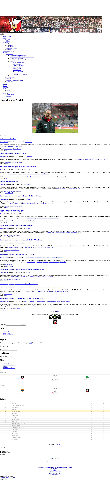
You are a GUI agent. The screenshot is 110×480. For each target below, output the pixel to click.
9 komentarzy (28, 142)
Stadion (8, 39)
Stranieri (8, 78)
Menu (2, 33)
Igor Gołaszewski (17, 68)
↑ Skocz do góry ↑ (55, 311)
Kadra (8, 43)
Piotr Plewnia (33, 220)
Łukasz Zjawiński (61, 176)
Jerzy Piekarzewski (18, 71)
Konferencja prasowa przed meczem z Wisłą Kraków (17, 254)
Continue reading (12, 146)
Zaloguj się (6, 331)
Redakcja (5, 93)
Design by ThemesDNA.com (7, 477)
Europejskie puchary (11, 48)
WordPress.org (7, 336)
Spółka (5, 366)
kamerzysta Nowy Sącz (55, 473)
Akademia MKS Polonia (9, 365)
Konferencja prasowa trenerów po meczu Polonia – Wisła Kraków (22, 240)
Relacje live (6, 87)
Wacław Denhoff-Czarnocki (20, 74)
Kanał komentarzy (8, 334)
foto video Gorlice (55, 470)
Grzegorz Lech (15, 176)
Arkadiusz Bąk (17, 64)
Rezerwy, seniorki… (8, 51)
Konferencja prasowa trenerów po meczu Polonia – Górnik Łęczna (22, 269)
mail (30, 343)
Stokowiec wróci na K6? (8, 139)
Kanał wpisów (7, 333)
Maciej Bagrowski (8, 162)
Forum (5, 84)
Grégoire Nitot (8, 220)
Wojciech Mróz (17, 308)
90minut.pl (6, 363)
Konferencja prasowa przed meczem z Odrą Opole (16, 225)
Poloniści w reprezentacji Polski (14, 80)
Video (6, 193)
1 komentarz (28, 199)
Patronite (8, 91)
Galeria (5, 86)
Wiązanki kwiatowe (55, 474)
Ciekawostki (9, 54)
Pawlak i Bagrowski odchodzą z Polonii (13, 153)
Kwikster (4, 156)
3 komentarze (25, 213)
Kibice (5, 83)
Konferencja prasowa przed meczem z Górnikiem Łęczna (19, 284)
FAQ (4, 89)
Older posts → (3, 310)
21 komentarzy (28, 156)
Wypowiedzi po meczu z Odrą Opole (12, 211)
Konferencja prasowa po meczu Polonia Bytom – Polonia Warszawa (22, 298)
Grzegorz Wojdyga (25, 176)
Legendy (12, 61)
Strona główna (7, 36)
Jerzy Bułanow (17, 70)
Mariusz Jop (7, 250)
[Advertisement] (48, 8)
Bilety (8, 41)
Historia (5, 52)
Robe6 (4, 142)
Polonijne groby (10, 77)
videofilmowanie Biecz (55, 471)
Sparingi (8, 49)
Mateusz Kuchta (25, 220)
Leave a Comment (44, 257)
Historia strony (10, 94)
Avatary (8, 90)
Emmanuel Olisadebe (18, 65)
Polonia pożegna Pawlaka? (9, 181)
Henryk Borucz (17, 67)
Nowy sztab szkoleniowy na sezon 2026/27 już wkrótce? (18, 167)
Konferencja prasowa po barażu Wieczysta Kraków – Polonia (20, 196)
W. (3, 213)
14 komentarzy (27, 184)
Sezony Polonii (10, 81)
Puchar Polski (9, 45)
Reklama (8, 96)
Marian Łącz (16, 73)
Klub (4, 38)
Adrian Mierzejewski (18, 62)
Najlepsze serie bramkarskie (17, 58)
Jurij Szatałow (7, 279)
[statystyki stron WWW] (53, 458)
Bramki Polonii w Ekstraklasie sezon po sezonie (22, 57)
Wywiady (10, 193)
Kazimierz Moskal (8, 206)
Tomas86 (4, 257)
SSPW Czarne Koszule (9, 368)
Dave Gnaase (7, 176)
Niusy (6, 135)
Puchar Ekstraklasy (11, 46)
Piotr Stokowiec (17, 149)
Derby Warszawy (10, 75)
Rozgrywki (6, 42)
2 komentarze (28, 169)
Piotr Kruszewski (43, 176)
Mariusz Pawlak (8, 149)
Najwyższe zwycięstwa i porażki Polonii (20, 59)
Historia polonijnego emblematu (18, 55)
